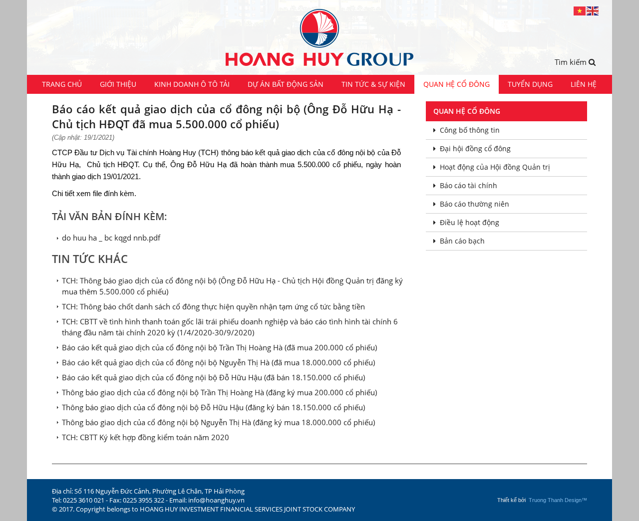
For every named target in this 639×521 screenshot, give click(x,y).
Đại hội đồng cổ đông (475, 148)
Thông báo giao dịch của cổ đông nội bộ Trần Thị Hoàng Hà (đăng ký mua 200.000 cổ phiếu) (219, 392)
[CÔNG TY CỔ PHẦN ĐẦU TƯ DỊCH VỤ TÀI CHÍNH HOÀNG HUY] (319, 37)
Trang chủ (62, 84)
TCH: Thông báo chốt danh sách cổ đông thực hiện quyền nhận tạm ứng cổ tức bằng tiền (213, 306)
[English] (593, 10)
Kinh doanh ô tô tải (192, 84)
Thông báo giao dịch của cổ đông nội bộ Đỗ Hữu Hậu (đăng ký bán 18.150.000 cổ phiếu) (213, 407)
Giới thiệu (118, 84)
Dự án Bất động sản (285, 84)
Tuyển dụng (530, 84)
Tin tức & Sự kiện (373, 84)
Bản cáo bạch (462, 241)
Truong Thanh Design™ (558, 500)
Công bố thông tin (470, 130)
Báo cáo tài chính (468, 185)
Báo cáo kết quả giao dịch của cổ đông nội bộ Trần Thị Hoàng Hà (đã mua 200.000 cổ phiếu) (219, 347)
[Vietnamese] (580, 10)
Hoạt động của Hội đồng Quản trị (495, 167)
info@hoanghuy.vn (216, 500)
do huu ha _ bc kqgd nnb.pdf (111, 238)
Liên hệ (584, 84)
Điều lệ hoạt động (469, 222)
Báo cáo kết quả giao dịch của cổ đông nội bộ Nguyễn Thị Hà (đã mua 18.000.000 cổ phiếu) (218, 362)
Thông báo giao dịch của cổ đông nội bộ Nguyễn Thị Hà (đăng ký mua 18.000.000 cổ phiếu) (218, 422)
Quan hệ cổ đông (456, 84)
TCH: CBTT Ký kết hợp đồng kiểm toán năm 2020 (145, 437)
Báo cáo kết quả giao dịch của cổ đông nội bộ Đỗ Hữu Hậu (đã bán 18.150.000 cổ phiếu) (213, 377)
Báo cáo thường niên (474, 204)
